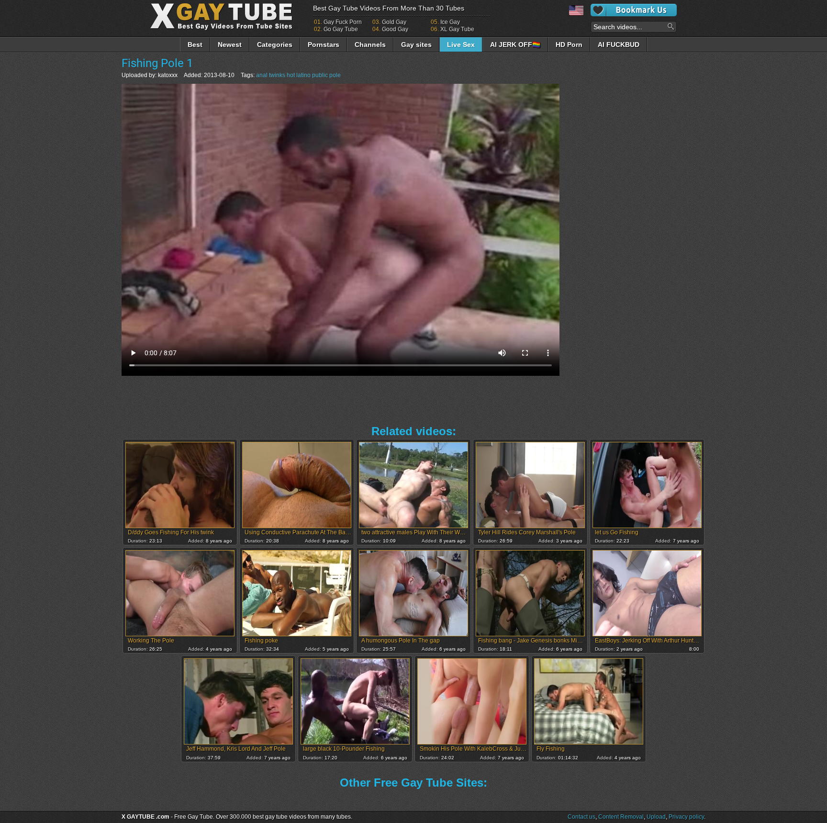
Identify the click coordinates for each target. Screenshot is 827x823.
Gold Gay (394, 22)
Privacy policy (686, 816)
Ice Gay (450, 22)
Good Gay (395, 29)
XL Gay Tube (457, 29)
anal (262, 75)
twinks (277, 75)
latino (303, 75)
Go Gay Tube (341, 29)
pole (335, 75)
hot (291, 75)
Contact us (581, 816)
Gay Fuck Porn (343, 22)
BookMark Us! (634, 10)
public (320, 75)
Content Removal (621, 816)
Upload (656, 816)
